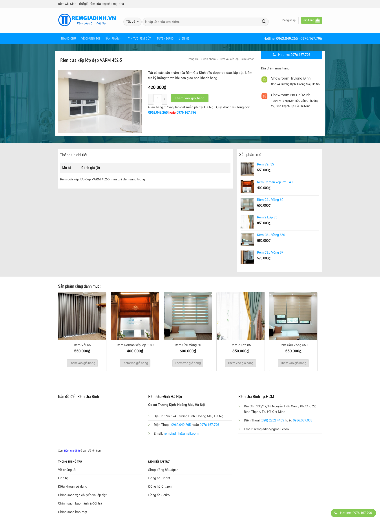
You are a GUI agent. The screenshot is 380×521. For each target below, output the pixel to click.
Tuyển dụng (165, 38)
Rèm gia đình (72, 450)
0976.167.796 (311, 38)
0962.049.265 (287, 38)
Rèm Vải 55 (82, 345)
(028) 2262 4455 (272, 420)
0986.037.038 (302, 420)
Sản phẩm (112, 38)
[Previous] (53, 320)
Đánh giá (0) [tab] (90, 167)
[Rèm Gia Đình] (87, 20)
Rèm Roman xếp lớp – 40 (135, 345)
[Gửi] (264, 22)
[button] (289, 20)
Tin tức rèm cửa (140, 38)
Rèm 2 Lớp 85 (241, 345)
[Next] (322, 320)
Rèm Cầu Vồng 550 (293, 345)
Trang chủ (68, 38)
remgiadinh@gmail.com (181, 434)
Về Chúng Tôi (90, 38)
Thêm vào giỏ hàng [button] (82, 363)
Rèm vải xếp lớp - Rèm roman (237, 59)
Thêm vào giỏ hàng (190, 98)
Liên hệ (184, 38)
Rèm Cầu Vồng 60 (188, 345)
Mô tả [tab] (66, 167)
